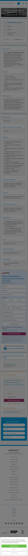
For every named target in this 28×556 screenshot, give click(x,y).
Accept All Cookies (14, 546)
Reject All (14, 549)
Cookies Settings (13, 552)
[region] (14, 546)
